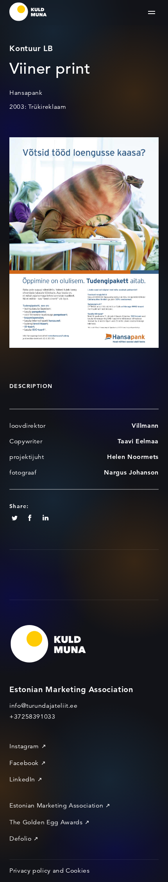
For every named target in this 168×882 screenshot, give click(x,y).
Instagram (24, 746)
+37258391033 (32, 717)
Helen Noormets (133, 456)
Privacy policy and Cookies (49, 871)
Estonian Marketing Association (56, 805)
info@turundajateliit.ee (43, 706)
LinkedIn (22, 779)
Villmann (145, 425)
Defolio (20, 839)
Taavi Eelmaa (138, 441)
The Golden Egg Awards (45, 822)
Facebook (24, 763)
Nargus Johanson (131, 472)
